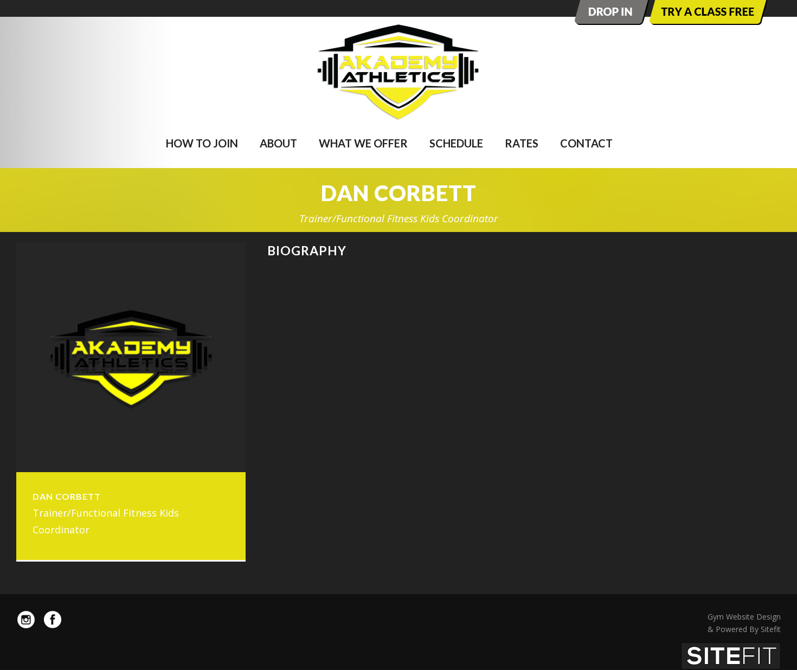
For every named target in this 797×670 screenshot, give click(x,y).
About (278, 143)
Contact (586, 143)
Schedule (456, 143)
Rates (521, 143)
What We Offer (363, 143)
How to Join (202, 143)
